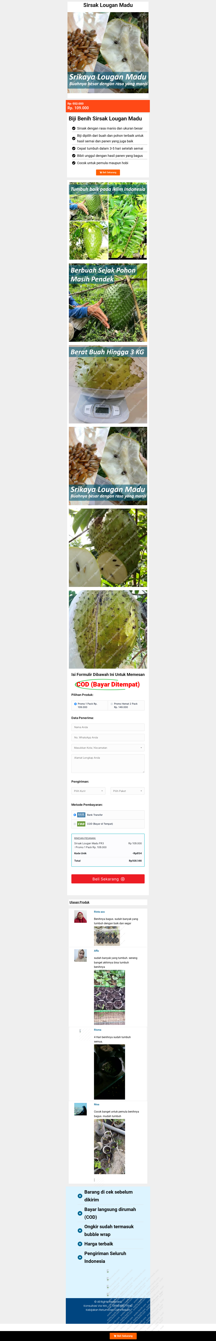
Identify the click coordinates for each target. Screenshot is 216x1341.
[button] (71, 52)
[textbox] (108, 747)
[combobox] (108, 747)
